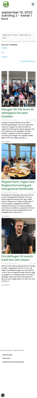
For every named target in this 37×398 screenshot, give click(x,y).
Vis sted (4, 48)
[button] (33, 4)
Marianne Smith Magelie (9, 263)
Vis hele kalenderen (28, 61)
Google (4, 57)
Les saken (5, 285)
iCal (2, 52)
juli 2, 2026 (32, 263)
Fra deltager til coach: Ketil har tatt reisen (17, 258)
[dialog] (3, 395)
